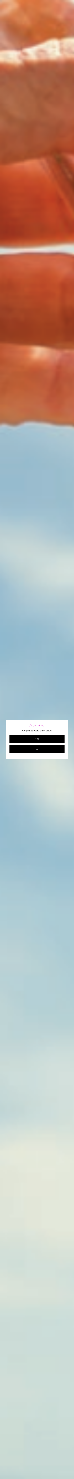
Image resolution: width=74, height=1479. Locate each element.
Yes (37, 738)
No (37, 749)
